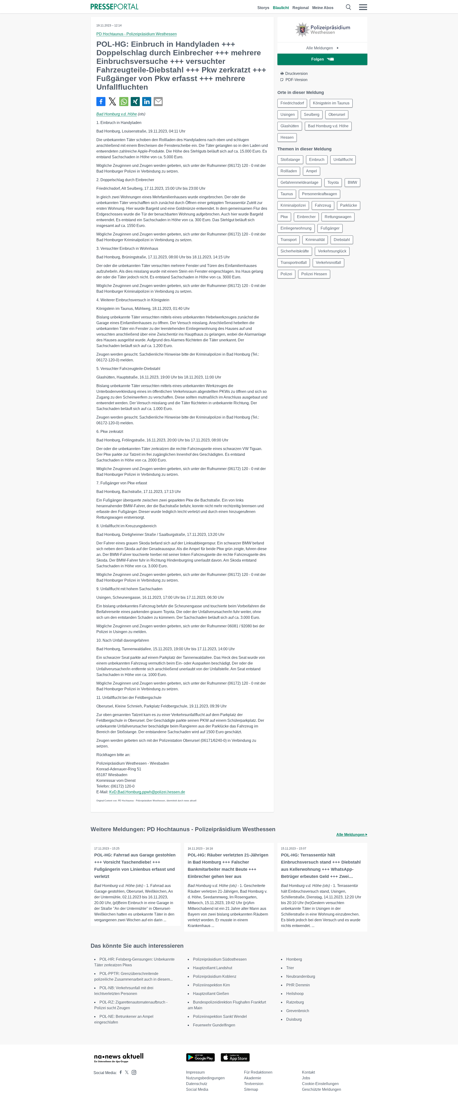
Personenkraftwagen (319, 194)
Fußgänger (330, 228)
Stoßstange (290, 160)
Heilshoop (295, 994)
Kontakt (308, 1072)
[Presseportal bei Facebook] (119, 1073)
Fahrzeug (323, 205)
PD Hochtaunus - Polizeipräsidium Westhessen (136, 34)
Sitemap (251, 1089)
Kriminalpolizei (293, 205)
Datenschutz (196, 1084)
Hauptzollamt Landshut (212, 968)
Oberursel (336, 115)
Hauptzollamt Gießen (211, 994)
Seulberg (311, 115)
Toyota (333, 182)
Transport (289, 240)
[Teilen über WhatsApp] (123, 101)
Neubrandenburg (300, 976)
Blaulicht (281, 8)
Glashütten (290, 126)
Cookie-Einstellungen (320, 1084)
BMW (352, 182)
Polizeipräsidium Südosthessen (220, 959)
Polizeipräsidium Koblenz (214, 976)
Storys (263, 8)
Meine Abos (322, 8)
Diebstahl (342, 240)
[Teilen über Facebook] (100, 101)
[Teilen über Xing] (135, 101)
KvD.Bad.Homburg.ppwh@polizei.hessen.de (147, 792)
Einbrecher (306, 217)
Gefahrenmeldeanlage (299, 182)
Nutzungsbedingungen (205, 1078)
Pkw (284, 217)
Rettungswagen (338, 217)
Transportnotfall (294, 263)
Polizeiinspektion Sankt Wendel (220, 1016)
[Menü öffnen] (363, 7)
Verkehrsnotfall (328, 263)
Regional (300, 8)
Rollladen (289, 171)
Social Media (197, 1089)
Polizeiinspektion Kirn (211, 985)
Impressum (195, 1072)
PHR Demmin (298, 985)
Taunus (287, 194)
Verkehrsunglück (332, 251)
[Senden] (158, 101)
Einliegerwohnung (296, 228)
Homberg (294, 959)
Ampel (311, 171)
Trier (290, 968)
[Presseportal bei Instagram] (132, 1072)
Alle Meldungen (320, 48)
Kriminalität (315, 240)
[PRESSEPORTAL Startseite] (114, 7)
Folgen (317, 59)
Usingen (288, 115)
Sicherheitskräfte (295, 251)
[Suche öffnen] (349, 7)
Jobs (306, 1078)
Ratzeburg (295, 1002)
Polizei (286, 274)
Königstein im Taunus (331, 103)
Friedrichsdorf (292, 103)
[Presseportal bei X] (125, 1073)
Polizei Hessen (314, 274)
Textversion (253, 1084)
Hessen (287, 137)
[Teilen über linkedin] (146, 101)
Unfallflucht (343, 160)
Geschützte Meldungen (321, 1089)
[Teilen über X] (112, 101)
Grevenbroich (297, 1011)
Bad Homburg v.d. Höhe (116, 114)
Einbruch (316, 160)
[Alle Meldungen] (322, 38)
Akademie (252, 1078)
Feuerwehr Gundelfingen (214, 1025)
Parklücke (348, 205)
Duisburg (294, 1019)
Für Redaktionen (258, 1072)
